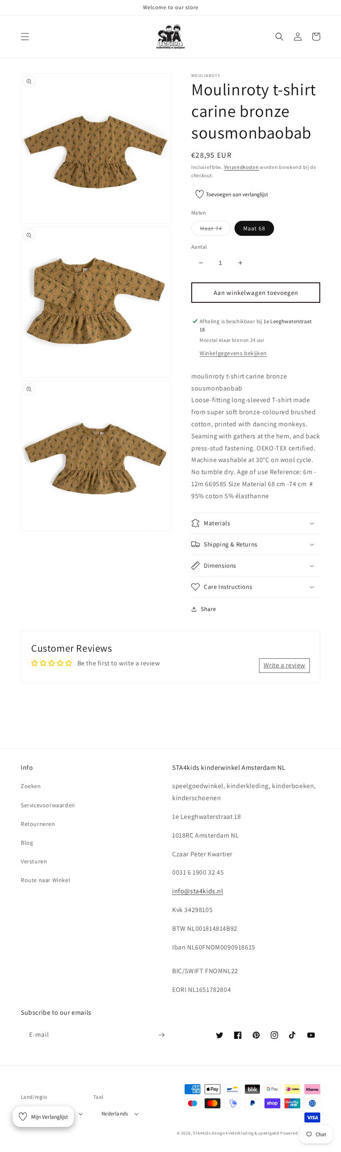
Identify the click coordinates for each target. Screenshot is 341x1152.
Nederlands (114, 1113)
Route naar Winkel (45, 880)
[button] (25, 36)
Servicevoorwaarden (48, 805)
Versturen (34, 861)
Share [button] (208, 609)
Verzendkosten (241, 167)
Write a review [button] (284, 665)
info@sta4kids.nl (197, 891)
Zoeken (31, 786)
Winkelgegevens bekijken (233, 353)
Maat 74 (215, 230)
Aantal (199, 246)
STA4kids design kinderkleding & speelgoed (236, 1133)
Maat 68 (254, 228)
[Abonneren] (161, 1035)
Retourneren (38, 824)
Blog (27, 842)
